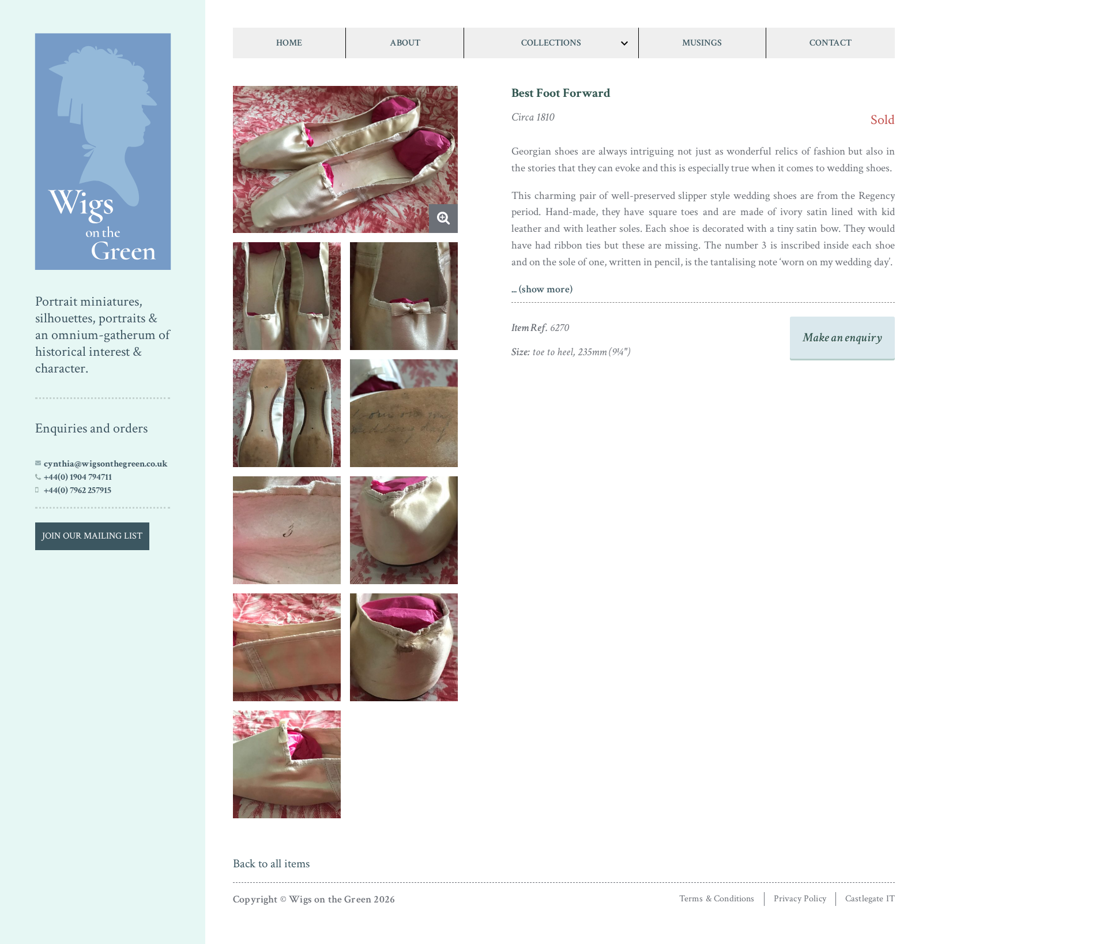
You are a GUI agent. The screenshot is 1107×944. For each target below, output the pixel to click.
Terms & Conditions (717, 899)
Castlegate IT (870, 899)
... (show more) (542, 289)
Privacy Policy (800, 899)
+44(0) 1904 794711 (78, 477)
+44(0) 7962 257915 (77, 490)
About (405, 42)
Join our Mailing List (92, 536)
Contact (830, 42)
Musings (702, 42)
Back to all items (271, 863)
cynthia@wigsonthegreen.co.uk (106, 463)
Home (289, 42)
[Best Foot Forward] (103, 149)
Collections (551, 42)
